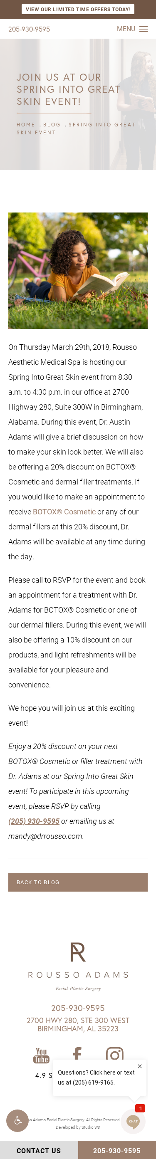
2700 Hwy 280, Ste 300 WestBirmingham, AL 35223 (78, 1024)
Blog (52, 124)
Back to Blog (38, 882)
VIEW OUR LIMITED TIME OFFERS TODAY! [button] (78, 9)
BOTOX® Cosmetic (64, 511)
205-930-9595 (29, 29)
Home (26, 124)
